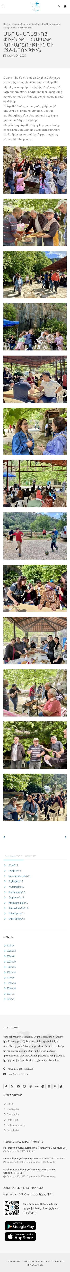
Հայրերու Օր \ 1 (16, 897)
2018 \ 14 (11, 988)
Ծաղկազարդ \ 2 (16, 892)
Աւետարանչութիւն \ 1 (19, 876)
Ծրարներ (30, 856)
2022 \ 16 (11, 966)
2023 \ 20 (11, 961)
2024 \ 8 (10, 956)
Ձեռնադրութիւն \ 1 (18, 902)
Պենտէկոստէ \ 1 (16, 913)
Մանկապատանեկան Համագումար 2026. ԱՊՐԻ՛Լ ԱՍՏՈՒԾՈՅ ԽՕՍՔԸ (29, 1171)
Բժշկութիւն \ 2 (15, 881)
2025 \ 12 (11, 950)
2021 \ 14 (11, 972)
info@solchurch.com (19, 1074)
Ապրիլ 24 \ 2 (14, 870)
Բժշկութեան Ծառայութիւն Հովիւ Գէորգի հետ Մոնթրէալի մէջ (35, 1147)
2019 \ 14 (11, 983)
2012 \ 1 (10, 998)
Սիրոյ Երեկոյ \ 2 (16, 918)
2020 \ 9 (10, 977)
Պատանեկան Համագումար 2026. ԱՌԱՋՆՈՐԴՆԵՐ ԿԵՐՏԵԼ (34, 1158)
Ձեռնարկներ (18, 24)
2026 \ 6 (10, 945)
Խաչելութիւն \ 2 (16, 886)
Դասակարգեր (13, 856)
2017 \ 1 (10, 993)
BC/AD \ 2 (13, 865)
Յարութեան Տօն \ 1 (18, 908)
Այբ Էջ (6, 24)
